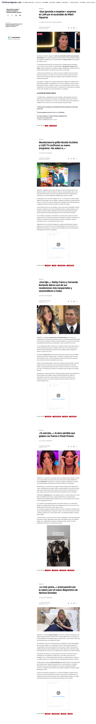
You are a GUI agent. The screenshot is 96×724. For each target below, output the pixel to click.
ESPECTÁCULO (74, 2)
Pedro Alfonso (63, 570)
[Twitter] (12, 15)
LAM (56, 56)
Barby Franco (53, 337)
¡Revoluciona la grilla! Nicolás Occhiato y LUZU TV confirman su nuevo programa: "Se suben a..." (14, 25)
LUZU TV (45, 190)
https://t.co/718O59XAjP (58, 112)
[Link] (74, 28)
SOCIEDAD (52, 2)
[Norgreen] (14, 38)
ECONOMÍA (45, 2)
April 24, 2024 (53, 119)
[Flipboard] (16, 15)
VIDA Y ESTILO (91, 2)
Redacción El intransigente (45, 27)
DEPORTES (65, 2)
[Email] (20, 15)
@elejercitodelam (54, 116)
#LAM (40, 116)
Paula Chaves (44, 481)
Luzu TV (54, 265)
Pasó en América (73, 416)
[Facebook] (8, 15)
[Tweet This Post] (71, 28)
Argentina (48, 713)
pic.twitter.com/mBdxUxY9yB (44, 118)
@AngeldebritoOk (62, 116)
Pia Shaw (70, 713)
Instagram (48, 265)
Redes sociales (71, 570)
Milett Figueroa (40, 58)
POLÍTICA (38, 2)
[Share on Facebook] (68, 28)
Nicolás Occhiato (62, 265)
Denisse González (53, 635)
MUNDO (58, 2)
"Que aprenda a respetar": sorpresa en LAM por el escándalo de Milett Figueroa (13, 11)
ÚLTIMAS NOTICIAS (28, 2)
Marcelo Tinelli (67, 59)
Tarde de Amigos (70, 265)
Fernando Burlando (62, 337)
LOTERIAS (83, 2)
